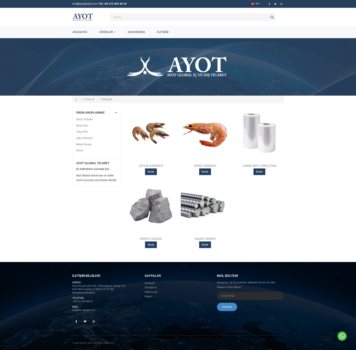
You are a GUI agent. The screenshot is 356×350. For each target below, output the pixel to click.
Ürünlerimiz (151, 287)
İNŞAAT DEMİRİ (205, 238)
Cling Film (82, 131)
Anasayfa (79, 32)
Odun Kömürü (84, 138)
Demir (79, 150)
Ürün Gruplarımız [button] (90, 112)
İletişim (163, 32)
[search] (272, 17)
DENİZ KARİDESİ (205, 165)
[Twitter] (85, 321)
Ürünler (106, 32)
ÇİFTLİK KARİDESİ (151, 165)
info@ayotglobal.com (85, 3)
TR (257, 3)
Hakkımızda (136, 32)
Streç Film (82, 125)
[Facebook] (76, 321)
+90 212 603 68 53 (82, 301)
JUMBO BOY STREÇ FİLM (259, 165)
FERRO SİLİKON (151, 238)
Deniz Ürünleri (84, 119)
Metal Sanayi (83, 144)
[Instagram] (94, 321)
